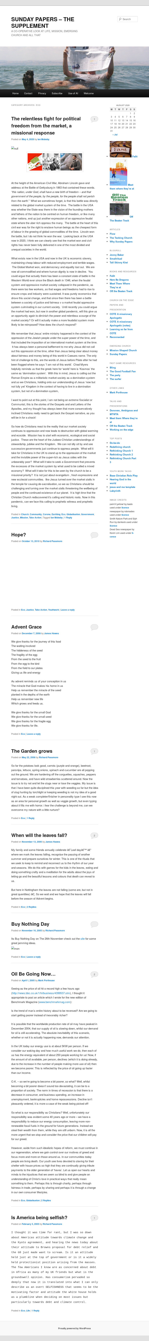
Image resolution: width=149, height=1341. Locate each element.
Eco (63, 514)
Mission (24, 517)
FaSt (134, 156)
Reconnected (117, 337)
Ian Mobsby (43, 139)
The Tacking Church (121, 237)
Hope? (18, 534)
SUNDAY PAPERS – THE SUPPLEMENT (42, 22)
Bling (113, 367)
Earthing (56, 514)
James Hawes (51, 633)
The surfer (115, 379)
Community (36, 514)
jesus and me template (122, 487)
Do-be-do (115, 443)
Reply (68, 517)
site (82, 938)
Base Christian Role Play (124, 475)
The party (115, 375)
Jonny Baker (117, 254)
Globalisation (73, 514)
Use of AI (73, 93)
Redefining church (120, 447)
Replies (31, 906)
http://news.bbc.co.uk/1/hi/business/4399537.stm (41, 993)
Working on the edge (121, 429)
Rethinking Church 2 (121, 454)
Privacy (42, 93)
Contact (28, 93)
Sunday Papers (118, 354)
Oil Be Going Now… (33, 973)
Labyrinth (115, 490)
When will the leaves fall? (39, 835)
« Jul (114, 134)
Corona (47, 514)
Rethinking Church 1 (121, 450)
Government (87, 514)
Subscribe (57, 93)
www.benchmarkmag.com (54, 1002)
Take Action (35, 517)
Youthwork (53, 609)
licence (125, 507)
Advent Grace (26, 626)
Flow (112, 233)
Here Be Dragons (119, 279)
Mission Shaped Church (123, 350)
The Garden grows (31, 750)
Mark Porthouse (46, 980)
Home (15, 93)
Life (28, 1310)
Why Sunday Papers (121, 241)
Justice (15, 517)
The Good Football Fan (123, 371)
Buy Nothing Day (30, 923)
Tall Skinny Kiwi (119, 262)
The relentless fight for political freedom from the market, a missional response (46, 125)
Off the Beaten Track (121, 291)
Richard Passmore (52, 541)
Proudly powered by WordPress (74, 1328)
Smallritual (116, 258)
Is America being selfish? (39, 1217)
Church (25, 514)
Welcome (89, 93)
